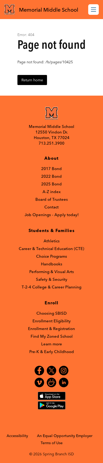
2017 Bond (51, 168)
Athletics (52, 240)
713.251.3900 (51, 143)
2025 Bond (51, 183)
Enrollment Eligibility (51, 320)
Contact (51, 207)
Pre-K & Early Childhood (51, 351)
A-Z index (52, 191)
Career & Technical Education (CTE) (51, 248)
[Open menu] (93, 9)
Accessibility (17, 435)
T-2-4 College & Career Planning (51, 287)
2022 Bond (51, 176)
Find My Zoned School (52, 336)
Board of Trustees (51, 199)
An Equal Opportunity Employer (64, 435)
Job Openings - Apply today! (52, 214)
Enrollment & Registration (51, 328)
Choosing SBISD (51, 313)
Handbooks (51, 263)
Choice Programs (51, 256)
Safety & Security (51, 279)
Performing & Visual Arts (51, 271)
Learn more (51, 343)
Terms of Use (52, 442)
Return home (32, 80)
